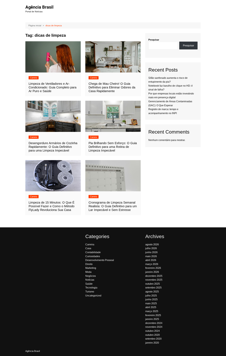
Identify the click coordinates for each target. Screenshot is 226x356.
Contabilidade (93, 252)
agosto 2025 (152, 291)
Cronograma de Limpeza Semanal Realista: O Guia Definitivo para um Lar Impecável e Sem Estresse (113, 206)
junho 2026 (151, 252)
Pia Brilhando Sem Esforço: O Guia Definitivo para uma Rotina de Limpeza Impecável (113, 146)
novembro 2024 (153, 327)
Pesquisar (153, 39)
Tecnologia (91, 287)
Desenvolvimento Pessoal (99, 260)
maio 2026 (151, 256)
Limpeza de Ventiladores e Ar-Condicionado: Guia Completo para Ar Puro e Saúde (52, 87)
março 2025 (151, 311)
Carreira (33, 78)
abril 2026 (150, 260)
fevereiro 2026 (153, 268)
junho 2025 (151, 299)
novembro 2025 (153, 279)
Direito (89, 264)
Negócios (90, 276)
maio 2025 (151, 303)
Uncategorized (93, 295)
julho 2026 (151, 248)
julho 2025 (151, 295)
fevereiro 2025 (153, 315)
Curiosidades (92, 256)
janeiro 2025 (152, 319)
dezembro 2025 (153, 276)
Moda (88, 272)
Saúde (89, 283)
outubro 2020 (152, 335)
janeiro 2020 (152, 342)
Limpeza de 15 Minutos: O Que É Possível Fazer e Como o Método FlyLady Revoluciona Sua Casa (51, 206)
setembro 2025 (153, 287)
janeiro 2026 (152, 272)
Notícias (89, 279)
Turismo (89, 291)
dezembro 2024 (153, 323)
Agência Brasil (39, 7)
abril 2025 (150, 307)
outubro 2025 (152, 283)
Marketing (90, 268)
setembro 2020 (153, 338)
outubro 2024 (152, 331)
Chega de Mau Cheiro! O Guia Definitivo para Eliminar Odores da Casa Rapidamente (112, 87)
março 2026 (151, 264)
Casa (88, 248)
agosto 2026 (152, 244)
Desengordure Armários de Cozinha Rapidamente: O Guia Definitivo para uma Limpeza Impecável (53, 146)
